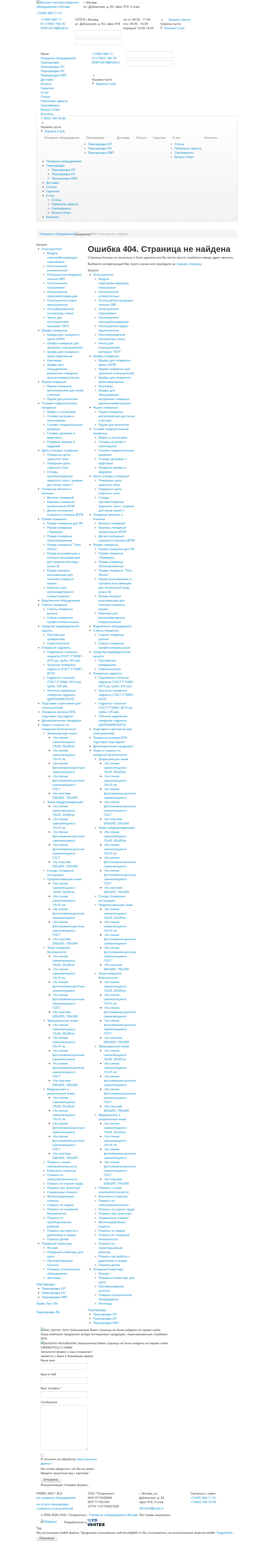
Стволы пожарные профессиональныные (63, 619)
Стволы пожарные (54, 604)
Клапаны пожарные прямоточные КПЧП (61, 503)
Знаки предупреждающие (65, 802)
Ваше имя (48, 1360)
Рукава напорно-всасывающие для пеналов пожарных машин (60, 576)
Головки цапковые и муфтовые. (61, 435)
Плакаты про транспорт (63, 1187)
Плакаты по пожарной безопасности (62, 1211)
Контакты (47, 113)
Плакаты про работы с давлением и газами (63, 1232)
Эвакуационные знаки (62, 1020)
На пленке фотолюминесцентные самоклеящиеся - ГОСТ (68, 782)
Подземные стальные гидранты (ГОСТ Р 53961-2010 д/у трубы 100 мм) (65, 655)
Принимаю (46, 1538)
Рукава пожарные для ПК (65, 523)
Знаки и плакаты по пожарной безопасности (59, 726)
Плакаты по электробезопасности (62, 1177)
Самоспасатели (58, 643)
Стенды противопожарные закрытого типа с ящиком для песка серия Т (65, 478)
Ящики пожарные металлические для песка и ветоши (65, 390)
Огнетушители (52, 249)
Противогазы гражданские (56, 636)
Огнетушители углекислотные (57, 268)
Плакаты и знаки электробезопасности (62, 1164)
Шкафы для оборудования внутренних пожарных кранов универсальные (63, 370)
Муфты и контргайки (61, 411)
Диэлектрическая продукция (61, 720)
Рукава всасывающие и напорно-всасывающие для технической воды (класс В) (63, 559)
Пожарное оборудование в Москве (113, 1514)
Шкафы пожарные (54, 330)
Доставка (47, 79)
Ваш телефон (51, 1388)
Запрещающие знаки (62, 733)
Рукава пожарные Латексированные (59, 538)
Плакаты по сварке (60, 1205)
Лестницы (54, 1277)
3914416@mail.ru (56, 28)
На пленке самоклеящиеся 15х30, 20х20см (63, 741)
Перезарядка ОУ (52, 71)
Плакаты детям (57, 1239)
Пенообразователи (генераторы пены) (60, 311)
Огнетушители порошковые (57, 285)
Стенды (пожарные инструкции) (60, 872)
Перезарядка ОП (52, 66)
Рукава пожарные (54, 519)
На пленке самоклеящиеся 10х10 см (63, 754)
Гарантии (47, 88)
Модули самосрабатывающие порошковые (62, 257)
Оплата (46, 83)
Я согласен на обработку (69, 1461)
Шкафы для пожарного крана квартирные (63, 353)
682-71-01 (49, 13)
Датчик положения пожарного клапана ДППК (65, 512)
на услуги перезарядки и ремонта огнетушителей (54, 1506)
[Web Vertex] (96, 1522)
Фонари (52, 1247)
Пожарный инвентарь (57, 1243)
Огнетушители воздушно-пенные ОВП (65, 276)
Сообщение (49, 1402)
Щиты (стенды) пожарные (60, 450)
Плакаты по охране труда (65, 1183)
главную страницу (188, 264)
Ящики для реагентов (62, 399)
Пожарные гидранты (56, 647)
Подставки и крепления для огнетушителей (61, 705)
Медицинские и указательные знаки (61, 1091)
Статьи (45, 96)
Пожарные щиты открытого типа (58, 465)
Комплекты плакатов (61, 1170)
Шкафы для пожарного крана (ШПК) (63, 336)
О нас (45, 92)
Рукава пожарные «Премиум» (59, 529)
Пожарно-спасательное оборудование (63, 1271)
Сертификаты (50, 105)
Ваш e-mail (48, 1374)
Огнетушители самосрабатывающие (62, 293)
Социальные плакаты (62, 1192)
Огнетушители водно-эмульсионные (62, 302)
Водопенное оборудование (61, 600)
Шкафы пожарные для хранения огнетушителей (65, 345)
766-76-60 (203, 1502)
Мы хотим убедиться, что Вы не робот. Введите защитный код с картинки (68, 1470)
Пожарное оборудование (58, 58)
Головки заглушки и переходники (60, 418)
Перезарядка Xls (48, 1312)
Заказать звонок (179, 19)
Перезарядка (50, 62)
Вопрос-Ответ (50, 109)
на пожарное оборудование (56, 1497)
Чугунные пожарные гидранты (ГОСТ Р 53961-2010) (65, 668)
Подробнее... (226, 1532)
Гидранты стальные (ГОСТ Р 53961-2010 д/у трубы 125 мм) (64, 681)
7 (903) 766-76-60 (53, 118)
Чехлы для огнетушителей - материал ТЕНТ (58, 321)
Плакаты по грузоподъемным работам (59, 1221)
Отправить (50, 1479)
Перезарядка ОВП (53, 75)
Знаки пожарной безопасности (58, 949)
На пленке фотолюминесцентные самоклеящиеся (68, 767)
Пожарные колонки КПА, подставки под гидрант (59, 714)
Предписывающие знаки (64, 879)
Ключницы (54, 360)
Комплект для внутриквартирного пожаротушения (60, 591)
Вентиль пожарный (60, 497)
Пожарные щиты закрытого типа (58, 456)
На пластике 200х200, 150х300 (65, 795)
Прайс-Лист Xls (47, 1303)
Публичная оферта (54, 101)
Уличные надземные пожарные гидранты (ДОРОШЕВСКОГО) (61, 694)
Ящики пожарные (54, 381)
